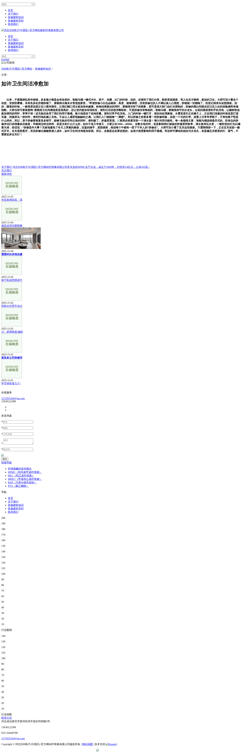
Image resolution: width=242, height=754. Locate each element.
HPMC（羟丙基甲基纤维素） (25, 472)
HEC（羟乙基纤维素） (21, 475)
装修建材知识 (16, 43)
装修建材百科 (16, 46)
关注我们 (6, 170)
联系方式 (6, 717)
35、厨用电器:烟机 (12, 331)
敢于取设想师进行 (11, 280)
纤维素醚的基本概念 (20, 468)
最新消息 (6, 173)
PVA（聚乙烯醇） (18, 486)
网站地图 (87, 744)
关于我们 (13, 39)
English (5, 59)
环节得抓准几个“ (11, 383)
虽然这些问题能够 (11, 225)
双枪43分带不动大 (11, 305)
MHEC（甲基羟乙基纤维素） (25, 479)
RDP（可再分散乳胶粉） (22, 482)
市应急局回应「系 (11, 199)
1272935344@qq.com (13, 398)
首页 (10, 36)
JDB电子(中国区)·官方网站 (16, 68)
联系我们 (13, 50)
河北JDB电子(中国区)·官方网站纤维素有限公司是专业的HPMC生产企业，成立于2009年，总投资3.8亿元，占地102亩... (81, 167)
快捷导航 (6, 462)
